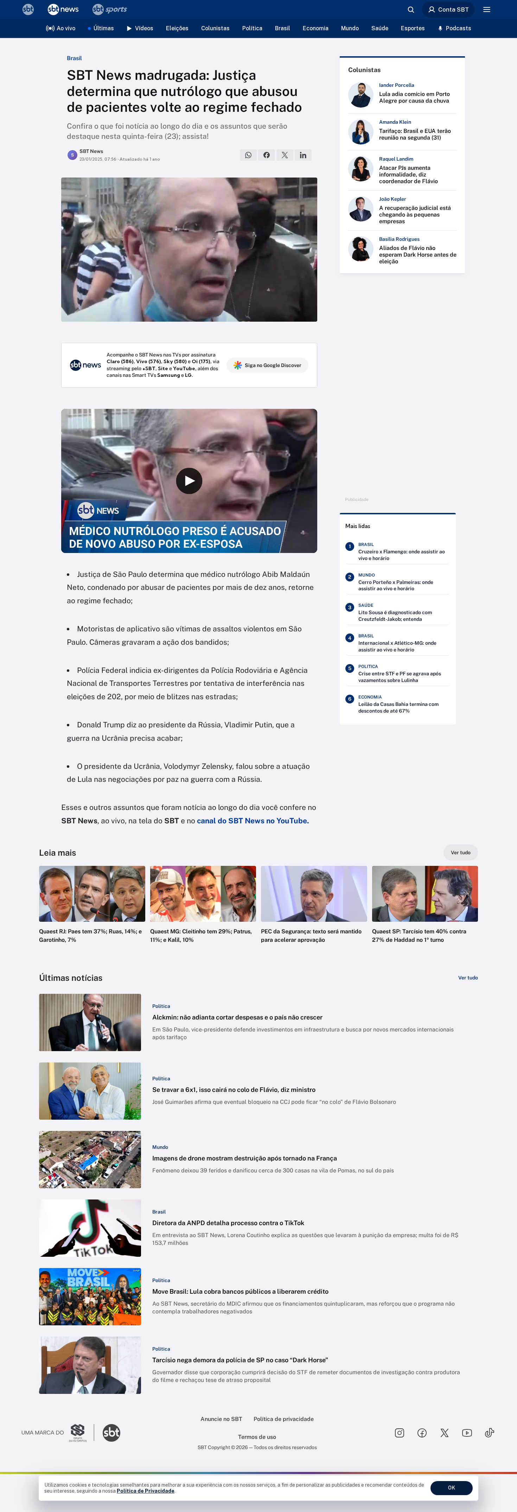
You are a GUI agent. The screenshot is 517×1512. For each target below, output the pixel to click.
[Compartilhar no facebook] (266, 155)
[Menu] (486, 9)
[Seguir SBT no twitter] (444, 1433)
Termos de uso (257, 1437)
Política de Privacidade (145, 1491)
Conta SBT (453, 9)
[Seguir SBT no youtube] (467, 1433)
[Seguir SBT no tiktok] (489, 1433)
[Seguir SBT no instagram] (399, 1433)
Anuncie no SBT (221, 1419)
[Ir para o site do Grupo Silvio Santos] (58, 1433)
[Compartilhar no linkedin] (303, 155)
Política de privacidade (284, 1419)
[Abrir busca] (411, 9)
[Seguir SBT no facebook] (422, 1433)
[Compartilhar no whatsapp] (248, 155)
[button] (92, 915)
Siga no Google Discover (273, 365)
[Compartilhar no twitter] (284, 155)
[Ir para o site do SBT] (111, 1433)
